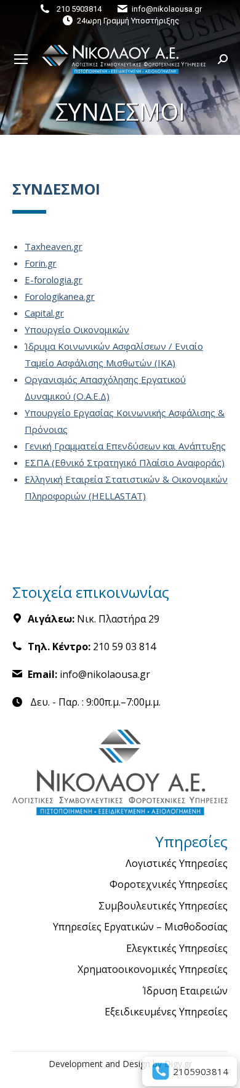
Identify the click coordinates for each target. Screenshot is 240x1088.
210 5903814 (79, 9)
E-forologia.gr (53, 279)
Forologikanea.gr (60, 296)
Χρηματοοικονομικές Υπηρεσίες (153, 970)
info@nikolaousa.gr (167, 9)
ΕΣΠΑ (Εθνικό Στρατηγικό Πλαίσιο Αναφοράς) (125, 462)
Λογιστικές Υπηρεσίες (177, 864)
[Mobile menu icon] (21, 59)
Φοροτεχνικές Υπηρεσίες (169, 885)
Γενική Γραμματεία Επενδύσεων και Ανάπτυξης (125, 446)
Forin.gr (41, 263)
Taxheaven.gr (53, 246)
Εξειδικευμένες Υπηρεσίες (166, 1012)
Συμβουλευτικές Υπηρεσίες (163, 906)
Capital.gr (44, 313)
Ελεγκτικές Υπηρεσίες (177, 949)
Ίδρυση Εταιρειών (185, 991)
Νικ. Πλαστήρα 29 (118, 619)
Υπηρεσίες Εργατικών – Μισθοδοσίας (140, 927)
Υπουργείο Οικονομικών (77, 329)
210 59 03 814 (124, 646)
